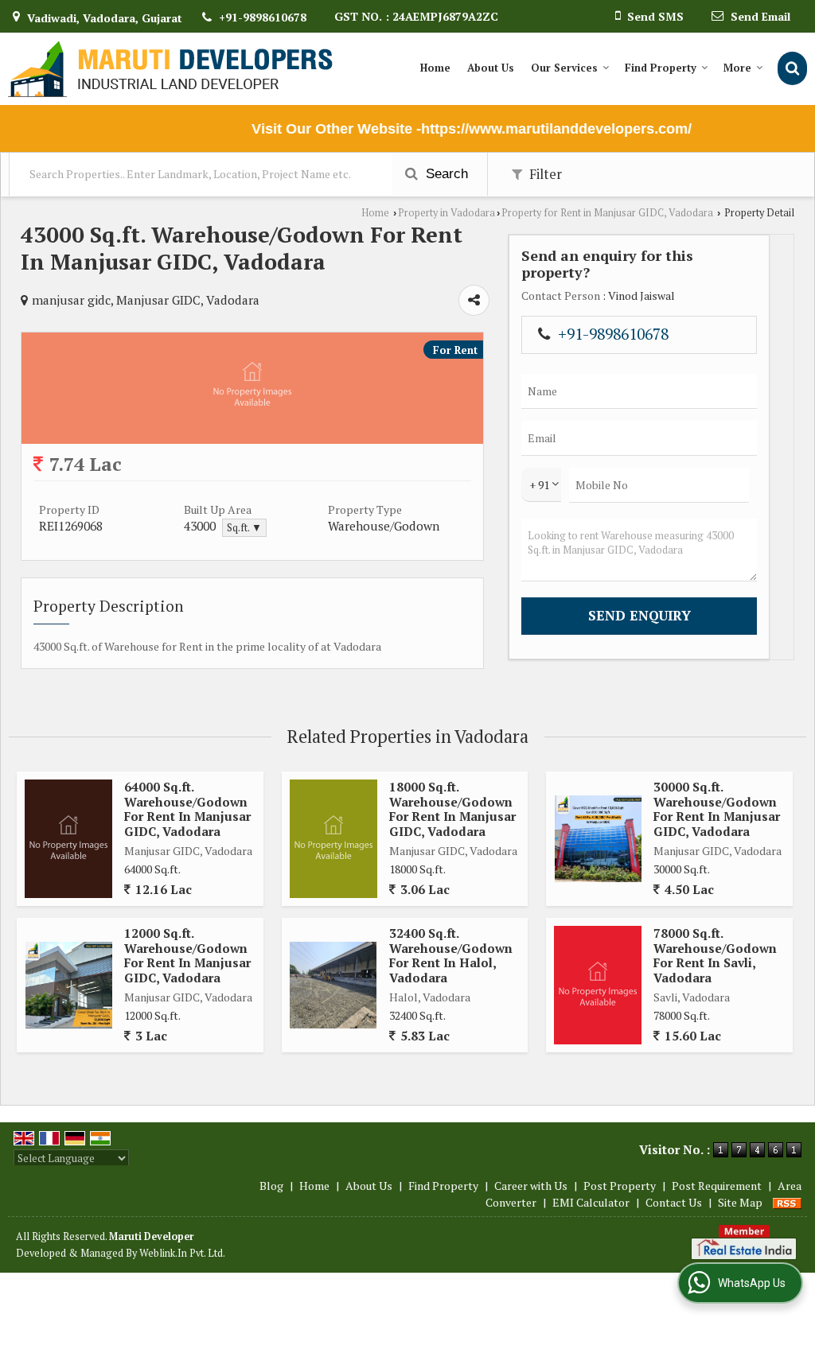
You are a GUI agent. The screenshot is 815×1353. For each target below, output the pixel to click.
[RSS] (787, 1202)
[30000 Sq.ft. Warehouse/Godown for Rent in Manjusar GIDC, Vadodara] (598, 838)
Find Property (660, 67)
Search (445, 173)
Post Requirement (717, 1185)
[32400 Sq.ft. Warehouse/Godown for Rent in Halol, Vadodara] (333, 985)
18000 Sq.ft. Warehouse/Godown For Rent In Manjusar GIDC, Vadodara (452, 808)
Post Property (619, 1185)
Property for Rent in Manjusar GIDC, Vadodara (607, 213)
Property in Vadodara (446, 213)
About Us (490, 67)
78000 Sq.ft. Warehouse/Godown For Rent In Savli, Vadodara (715, 955)
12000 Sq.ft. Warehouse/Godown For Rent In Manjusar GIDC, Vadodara (187, 955)
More (737, 67)
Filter (544, 174)
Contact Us (673, 1202)
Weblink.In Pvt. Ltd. (182, 1253)
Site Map (740, 1202)
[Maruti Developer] (170, 69)
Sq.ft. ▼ (244, 528)
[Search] (792, 68)
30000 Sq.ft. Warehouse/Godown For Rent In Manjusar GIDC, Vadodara (716, 808)
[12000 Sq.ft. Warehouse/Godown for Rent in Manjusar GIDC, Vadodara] (68, 985)
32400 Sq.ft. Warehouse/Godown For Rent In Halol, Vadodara (451, 955)
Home (435, 67)
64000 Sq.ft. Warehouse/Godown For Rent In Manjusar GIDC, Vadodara (187, 808)
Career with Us (530, 1185)
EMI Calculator (591, 1202)
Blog (271, 1185)
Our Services (564, 67)
